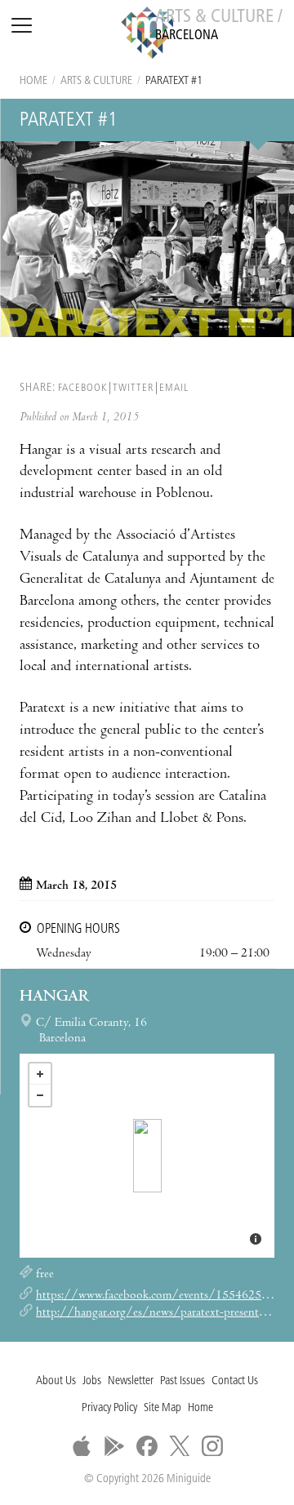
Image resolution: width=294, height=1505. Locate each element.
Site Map (162, 1408)
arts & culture (96, 81)
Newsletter (131, 1381)
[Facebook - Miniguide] (147, 1446)
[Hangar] (147, 1155)
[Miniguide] (147, 35)
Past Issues (182, 1381)
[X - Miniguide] (180, 1446)
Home (33, 81)
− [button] (40, 1095)
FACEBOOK (82, 388)
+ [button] (40, 1074)
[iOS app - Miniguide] (82, 1446)
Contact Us (235, 1381)
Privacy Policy (109, 1408)
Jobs (91, 1381)
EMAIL (174, 388)
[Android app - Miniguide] (114, 1446)
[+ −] (147, 1156)
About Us (56, 1381)
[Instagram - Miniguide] (212, 1446)
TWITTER (133, 388)
